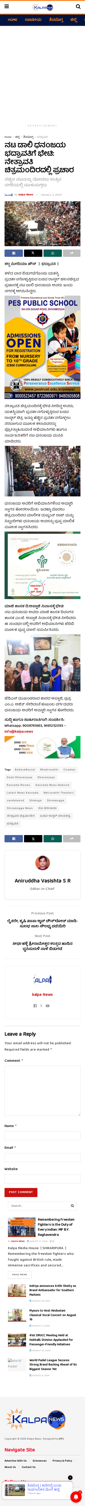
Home (12, 20)
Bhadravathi (49, 770)
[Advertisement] (42, 72)
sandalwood (15, 800)
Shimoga (35, 800)
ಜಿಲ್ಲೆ (73, 20)
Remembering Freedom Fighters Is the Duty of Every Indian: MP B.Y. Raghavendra (56, 1227)
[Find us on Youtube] (23, 1493)
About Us (10, 1467)
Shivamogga (55, 800)
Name (11, 1126)
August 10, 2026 (41, 1351)
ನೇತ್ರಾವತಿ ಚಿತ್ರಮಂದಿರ (21, 816)
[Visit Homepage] (42, 7)
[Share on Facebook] (14, 253)
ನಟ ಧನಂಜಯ (47, 808)
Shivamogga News (20, 808)
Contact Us (29, 1467)
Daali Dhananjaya (19, 777)
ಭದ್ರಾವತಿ (42, 137)
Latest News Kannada (23, 793)
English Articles (18, 1223)
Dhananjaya (46, 777)
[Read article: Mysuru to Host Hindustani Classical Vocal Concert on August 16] (17, 1315)
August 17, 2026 (38, 1241)
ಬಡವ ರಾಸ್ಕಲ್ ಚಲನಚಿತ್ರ (55, 816)
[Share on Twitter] (33, 253)
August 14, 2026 (41, 1301)
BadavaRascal (25, 770)
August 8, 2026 (41, 1376)
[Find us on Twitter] (11, 1493)
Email (10, 1148)
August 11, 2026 (41, 1326)
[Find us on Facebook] (5, 1493)
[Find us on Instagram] (17, 1493)
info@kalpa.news (19, 732)
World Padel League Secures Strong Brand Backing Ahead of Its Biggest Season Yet (53, 1365)
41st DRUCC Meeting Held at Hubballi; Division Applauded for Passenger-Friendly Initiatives (51, 1340)
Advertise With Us (16, 1461)
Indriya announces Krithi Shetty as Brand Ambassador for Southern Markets (52, 1290)
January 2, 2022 (51, 195)
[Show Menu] (7, 7)
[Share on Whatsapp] (53, 253)
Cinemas (69, 770)
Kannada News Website (53, 785)
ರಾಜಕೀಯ (33, 20)
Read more (22, 1274)
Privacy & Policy (62, 1461)
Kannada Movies (18, 785)
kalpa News (26, 195)
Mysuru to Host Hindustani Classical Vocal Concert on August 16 (52, 1315)
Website (11, 1170)
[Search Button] (78, 7)
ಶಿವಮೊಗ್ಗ (56, 20)
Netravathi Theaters (59, 793)
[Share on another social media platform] (71, 253)
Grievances (40, 1461)
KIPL (61, 1439)
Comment (14, 1061)
